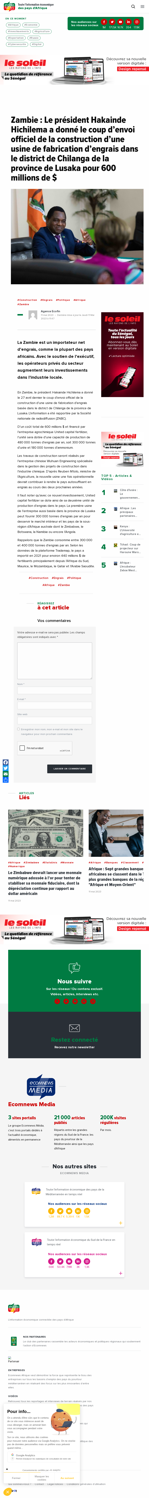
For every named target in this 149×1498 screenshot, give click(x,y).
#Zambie (23, 304)
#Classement (130, 862)
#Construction (27, 300)
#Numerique (16, 866)
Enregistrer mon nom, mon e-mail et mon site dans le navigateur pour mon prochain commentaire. (52, 731)
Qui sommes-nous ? (19, 1484)
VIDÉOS (13, 1396)
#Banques (111, 862)
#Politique (63, 300)
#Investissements (18, 31)
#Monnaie (67, 862)
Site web (22, 714)
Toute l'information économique (36, 6)
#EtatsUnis (50, 862)
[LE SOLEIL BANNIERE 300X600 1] (122, 354)
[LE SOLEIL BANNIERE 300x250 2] (122, 449)
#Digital (37, 44)
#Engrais (46, 300)
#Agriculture (42, 31)
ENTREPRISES (16, 1370)
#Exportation (16, 38)
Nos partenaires (34, 1337)
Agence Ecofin (50, 311)
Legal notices (55, 1484)
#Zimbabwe (31, 862)
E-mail (21, 699)
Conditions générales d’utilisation (86, 1484)
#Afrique (13, 25)
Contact (39, 1484)
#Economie (30, 25)
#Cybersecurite (17, 44)
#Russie (34, 38)
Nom (20, 684)
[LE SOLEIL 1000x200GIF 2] (74, 70)
